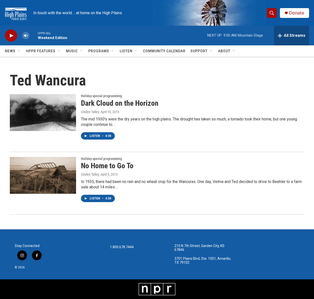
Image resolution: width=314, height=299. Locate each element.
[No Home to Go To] (43, 175)
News (10, 51)
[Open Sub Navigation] (19, 51)
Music (72, 51)
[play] (11, 36)
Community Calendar (164, 51)
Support (199, 51)
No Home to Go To (107, 165)
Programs (98, 51)
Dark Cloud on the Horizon (119, 103)
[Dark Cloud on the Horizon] (43, 112)
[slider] (33, 35)
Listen (126, 51)
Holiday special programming (101, 96)
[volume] (26, 35)
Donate (296, 12)
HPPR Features (40, 51)
